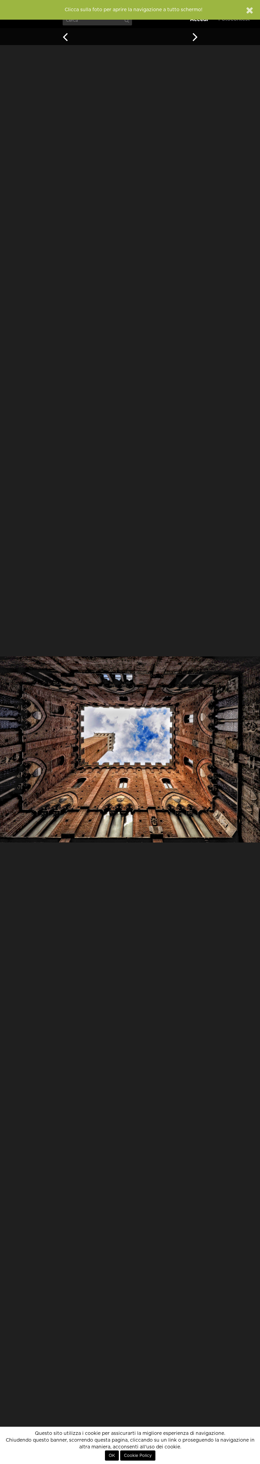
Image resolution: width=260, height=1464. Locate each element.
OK (112, 1455)
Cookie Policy (138, 1455)
